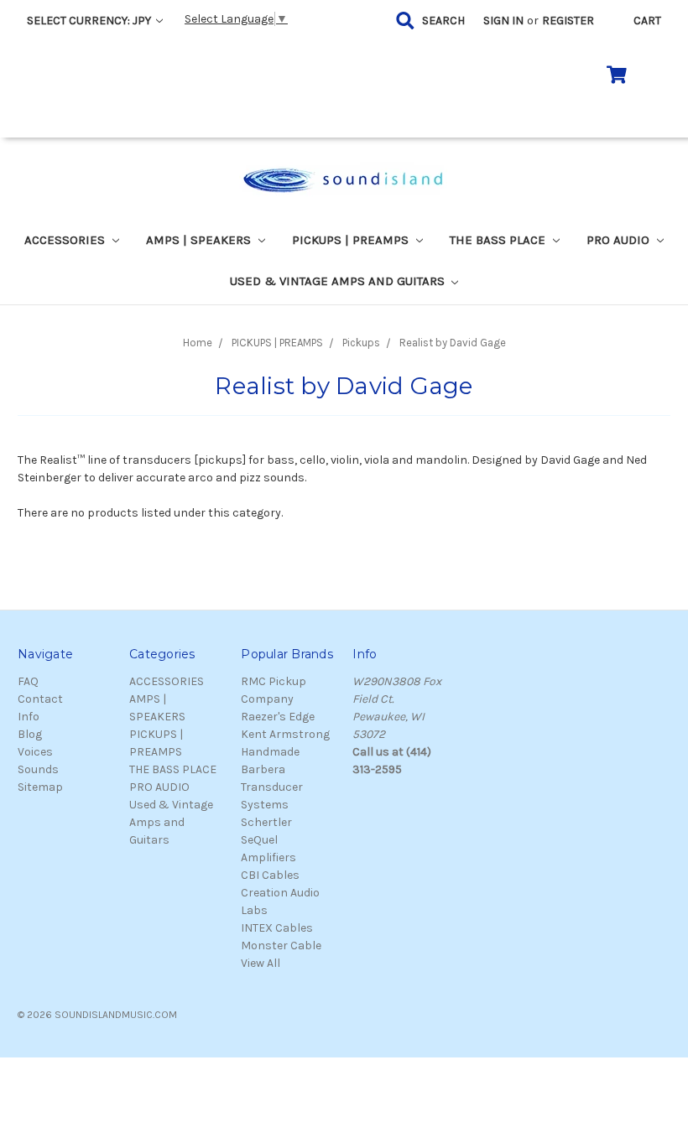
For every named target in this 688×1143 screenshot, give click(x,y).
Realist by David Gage (452, 342)
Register (568, 20)
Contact (40, 699)
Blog (30, 734)
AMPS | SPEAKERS (200, 239)
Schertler (266, 822)
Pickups (361, 342)
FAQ (28, 681)
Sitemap (40, 787)
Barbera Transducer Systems (272, 787)
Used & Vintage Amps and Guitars (339, 280)
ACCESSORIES (66, 239)
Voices (35, 752)
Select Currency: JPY (90, 20)
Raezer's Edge (278, 716)
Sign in (503, 20)
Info (28, 716)
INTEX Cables (277, 928)
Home (197, 342)
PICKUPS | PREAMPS (352, 239)
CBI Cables (270, 875)
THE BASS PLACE (499, 239)
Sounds (38, 769)
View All (260, 963)
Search (443, 20)
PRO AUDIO (619, 239)
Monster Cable (281, 945)
